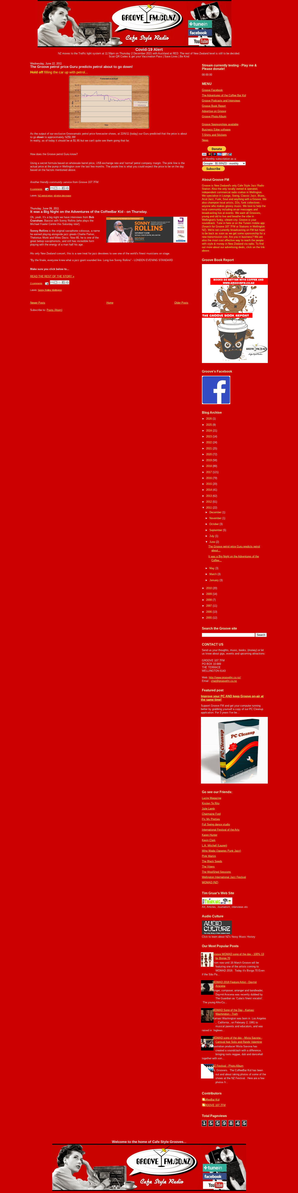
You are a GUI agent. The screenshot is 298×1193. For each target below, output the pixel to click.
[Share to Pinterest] (67, 188)
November (215, 518)
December (215, 512)
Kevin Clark (208, 840)
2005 (209, 617)
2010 (209, 588)
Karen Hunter (209, 834)
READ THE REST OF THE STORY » (52, 276)
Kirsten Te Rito (210, 803)
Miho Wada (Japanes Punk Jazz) (221, 850)
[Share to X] (60, 188)
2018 (209, 466)
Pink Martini (209, 856)
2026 (209, 418)
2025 (209, 424)
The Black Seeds (212, 861)
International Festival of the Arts (220, 829)
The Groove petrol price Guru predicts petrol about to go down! (81, 67)
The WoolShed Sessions (216, 871)
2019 (209, 460)
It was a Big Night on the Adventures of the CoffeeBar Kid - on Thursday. (88, 212)
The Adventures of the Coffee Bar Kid (224, 95)
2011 (209, 507)
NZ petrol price (45, 195)
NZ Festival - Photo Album (227, 1065)
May (212, 568)
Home (109, 302)
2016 (209, 478)
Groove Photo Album (214, 116)
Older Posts (181, 302)
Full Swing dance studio (216, 824)
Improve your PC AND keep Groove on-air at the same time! (232, 697)
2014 (209, 489)
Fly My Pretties (211, 819)
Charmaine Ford (211, 813)
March (213, 574)
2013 (209, 495)
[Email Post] (46, 189)
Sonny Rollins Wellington (50, 290)
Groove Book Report (214, 105)
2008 (209, 599)
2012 (209, 501)
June (212, 541)
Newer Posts (37, 302)
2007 (209, 605)
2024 (209, 430)
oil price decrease (62, 195)
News (205, 140)
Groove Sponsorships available (220, 124)
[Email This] (52, 188)
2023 (209, 436)
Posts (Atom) (54, 310)
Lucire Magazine (211, 798)
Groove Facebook (212, 90)
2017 (209, 472)
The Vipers (208, 866)
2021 (209, 448)
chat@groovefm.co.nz (224, 680)
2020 (209, 454)
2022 (209, 442)
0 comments (36, 189)
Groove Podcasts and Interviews (221, 100)
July (212, 536)
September (216, 530)
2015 (209, 483)
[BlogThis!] (56, 188)
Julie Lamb (208, 808)
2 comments (36, 283)
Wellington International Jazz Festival (224, 877)
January (214, 580)
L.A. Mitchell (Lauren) (214, 845)
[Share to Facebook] (63, 188)
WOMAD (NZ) (210, 882)
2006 (209, 611)
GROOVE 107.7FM (214, 1105)
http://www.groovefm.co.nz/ (225, 677)
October (214, 524)
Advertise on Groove (214, 111)
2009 (209, 593)
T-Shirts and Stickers (214, 134)
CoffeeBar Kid (211, 1099)
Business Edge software (216, 129)
